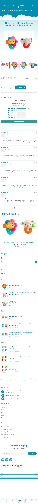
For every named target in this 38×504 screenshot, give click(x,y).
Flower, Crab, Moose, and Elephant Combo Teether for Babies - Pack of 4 (22, 356)
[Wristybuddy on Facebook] (2, 459)
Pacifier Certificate (6, 418)
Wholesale (4, 274)
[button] (4, 97)
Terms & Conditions (6, 429)
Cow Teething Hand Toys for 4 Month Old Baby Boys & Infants (22, 292)
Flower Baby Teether (13, 284)
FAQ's (2, 412)
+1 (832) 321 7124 (14, 395)
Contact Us (4, 410)
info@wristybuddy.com (15, 399)
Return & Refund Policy (7, 434)
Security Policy (5, 437)
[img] (4, 132)
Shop (3, 262)
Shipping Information (7, 432)
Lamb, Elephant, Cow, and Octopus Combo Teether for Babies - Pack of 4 (22, 346)
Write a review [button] (19, 122)
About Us (4, 266)
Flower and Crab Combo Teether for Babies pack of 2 (20, 323)
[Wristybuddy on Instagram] (10, 459)
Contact (3, 270)
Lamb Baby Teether (13, 301)
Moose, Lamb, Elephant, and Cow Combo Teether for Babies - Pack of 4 (22, 366)
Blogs (2, 415)
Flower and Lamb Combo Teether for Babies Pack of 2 (20, 315)
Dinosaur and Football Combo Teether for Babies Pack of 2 (21, 332)
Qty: (2, 87)
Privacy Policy (5, 426)
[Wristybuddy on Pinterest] (6, 459)
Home (3, 258)
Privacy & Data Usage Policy (8, 440)
